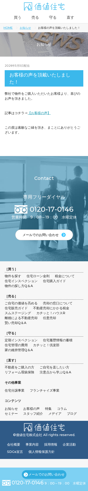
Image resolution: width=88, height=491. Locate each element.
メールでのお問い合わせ (46, 474)
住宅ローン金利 (38, 276)
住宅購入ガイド (54, 281)
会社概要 (13, 444)
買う (17, 17)
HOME (8, 27)
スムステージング (18, 313)
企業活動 (69, 444)
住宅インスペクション (21, 281)
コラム (62, 409)
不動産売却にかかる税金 (51, 308)
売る (35, 17)
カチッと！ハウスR (50, 313)
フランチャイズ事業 (44, 390)
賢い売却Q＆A (15, 323)
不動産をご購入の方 (19, 367)
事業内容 (32, 444)
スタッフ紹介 (33, 413)
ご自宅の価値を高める (21, 303)
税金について (65, 276)
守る (53, 17)
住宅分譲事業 (14, 390)
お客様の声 (31, 409)
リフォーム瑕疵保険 (19, 372)
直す (70, 17)
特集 (48, 409)
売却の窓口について (58, 303)
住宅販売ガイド (16, 308)
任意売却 (49, 318)
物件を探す (13, 276)
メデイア (54, 413)
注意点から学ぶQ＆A (55, 372)
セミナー (11, 413)
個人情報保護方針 (41, 452)
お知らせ (25, 27)
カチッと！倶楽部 (46, 345)
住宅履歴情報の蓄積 (58, 340)
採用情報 (50, 444)
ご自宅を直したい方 (54, 367)
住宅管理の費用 (16, 345)
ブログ (72, 413)
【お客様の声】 (39, 113)
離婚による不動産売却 (21, 318)
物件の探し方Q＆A (19, 286)
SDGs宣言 (15, 452)
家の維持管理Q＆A (19, 350)
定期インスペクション (21, 340)
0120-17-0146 (28, 483)
